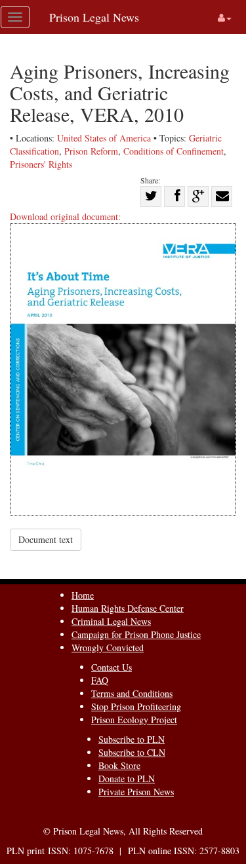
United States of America (104, 138)
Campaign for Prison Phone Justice (136, 634)
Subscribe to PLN (131, 739)
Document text (45, 539)
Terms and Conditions (132, 693)
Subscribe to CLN (131, 752)
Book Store (119, 765)
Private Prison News (136, 791)
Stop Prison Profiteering (136, 706)
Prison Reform (91, 151)
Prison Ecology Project (134, 719)
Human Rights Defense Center (128, 608)
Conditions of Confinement (173, 151)
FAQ (99, 680)
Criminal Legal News (111, 621)
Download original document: (65, 216)
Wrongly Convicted (108, 647)
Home (83, 595)
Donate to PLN (126, 778)
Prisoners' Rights (41, 164)
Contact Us (111, 667)
